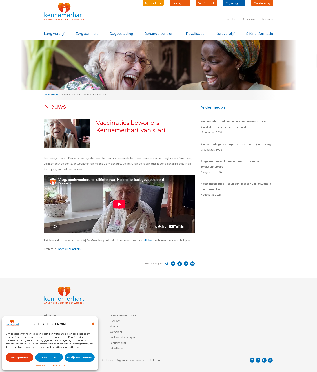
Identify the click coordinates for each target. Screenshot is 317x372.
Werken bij (262, 3)
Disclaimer (107, 360)
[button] (93, 324)
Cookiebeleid (41, 365)
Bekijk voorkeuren (80, 357)
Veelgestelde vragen (122, 338)
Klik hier (148, 241)
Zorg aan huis (87, 34)
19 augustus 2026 (235, 127)
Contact (208, 3)
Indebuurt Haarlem (69, 249)
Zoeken (155, 3)
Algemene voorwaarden (131, 360)
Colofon (155, 360)
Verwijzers (179, 3)
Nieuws (267, 19)
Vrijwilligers (234, 3)
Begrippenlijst (118, 343)
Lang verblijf (54, 34)
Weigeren (49, 357)
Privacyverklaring (57, 365)
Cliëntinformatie (259, 34)
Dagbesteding (121, 34)
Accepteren (19, 357)
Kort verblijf (225, 34)
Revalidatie (195, 34)
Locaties (231, 19)
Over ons (249, 19)
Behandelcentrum (159, 34)
